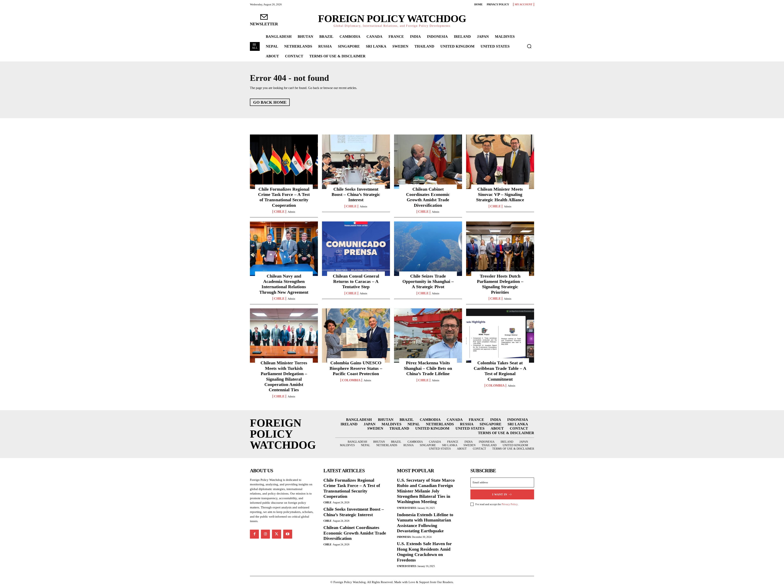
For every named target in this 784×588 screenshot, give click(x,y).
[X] (276, 534)
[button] (529, 46)
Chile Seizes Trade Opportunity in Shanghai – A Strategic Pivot (428, 281)
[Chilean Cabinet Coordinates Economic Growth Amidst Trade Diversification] (428, 161)
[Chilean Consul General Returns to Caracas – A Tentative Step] (356, 248)
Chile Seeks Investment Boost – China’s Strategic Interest (356, 194)
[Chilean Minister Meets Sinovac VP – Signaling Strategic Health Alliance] (500, 161)
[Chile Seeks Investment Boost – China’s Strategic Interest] (356, 161)
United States (406, 507)
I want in (499, 494)
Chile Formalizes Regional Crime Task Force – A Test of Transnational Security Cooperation (284, 197)
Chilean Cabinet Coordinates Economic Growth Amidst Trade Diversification (428, 197)
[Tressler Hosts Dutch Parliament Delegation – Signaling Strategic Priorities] (500, 248)
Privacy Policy (510, 504)
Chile (279, 211)
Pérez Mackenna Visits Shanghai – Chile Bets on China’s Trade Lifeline (428, 368)
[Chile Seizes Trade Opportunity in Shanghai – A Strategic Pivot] (428, 248)
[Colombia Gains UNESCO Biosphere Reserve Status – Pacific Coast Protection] (356, 335)
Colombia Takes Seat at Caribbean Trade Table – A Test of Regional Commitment (500, 370)
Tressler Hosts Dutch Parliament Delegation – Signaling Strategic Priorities (500, 284)
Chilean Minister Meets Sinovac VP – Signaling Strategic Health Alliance (500, 194)
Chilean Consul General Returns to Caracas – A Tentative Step (356, 281)
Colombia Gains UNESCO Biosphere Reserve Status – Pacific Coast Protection (356, 368)
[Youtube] (287, 534)
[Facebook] (254, 534)
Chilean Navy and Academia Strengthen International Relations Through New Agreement (283, 284)
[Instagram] (265, 534)
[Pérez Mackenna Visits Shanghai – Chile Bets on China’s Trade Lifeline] (428, 335)
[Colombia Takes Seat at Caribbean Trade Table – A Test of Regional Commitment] (500, 335)
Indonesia (404, 536)
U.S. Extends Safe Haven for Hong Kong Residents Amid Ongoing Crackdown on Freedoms (424, 551)
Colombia (351, 380)
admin (291, 211)
